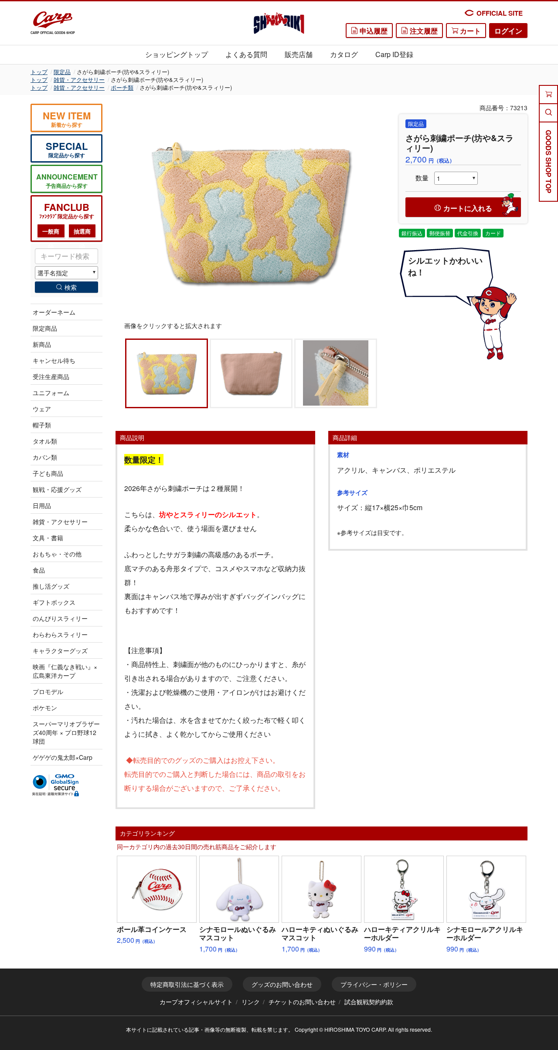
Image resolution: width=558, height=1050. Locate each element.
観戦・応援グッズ (57, 489)
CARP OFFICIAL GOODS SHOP (53, 32)
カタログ (344, 54)
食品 (39, 570)
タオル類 (45, 441)
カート (469, 31)
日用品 (42, 505)
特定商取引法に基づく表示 (187, 984)
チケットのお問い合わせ (302, 1001)
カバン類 (45, 457)
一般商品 (50, 232)
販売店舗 (299, 54)
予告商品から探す (67, 181)
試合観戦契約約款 (368, 1001)
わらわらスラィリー (60, 634)
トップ (39, 72)
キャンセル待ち (54, 360)
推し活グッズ (51, 586)
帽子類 (42, 424)
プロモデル (48, 691)
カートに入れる (467, 208)
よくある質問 (246, 54)
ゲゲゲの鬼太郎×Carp (62, 757)
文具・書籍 (48, 537)
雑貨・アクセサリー (79, 79)
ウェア (42, 408)
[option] (251, 213)
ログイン (508, 31)
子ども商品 (48, 473)
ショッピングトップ (176, 54)
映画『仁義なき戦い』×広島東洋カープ (65, 671)
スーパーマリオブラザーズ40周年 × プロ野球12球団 (66, 732)
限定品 (62, 72)
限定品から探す (67, 149)
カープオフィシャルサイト (196, 1001)
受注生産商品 (51, 376)
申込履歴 (373, 31)
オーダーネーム (54, 312)
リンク (251, 1001)
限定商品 (45, 328)
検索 (71, 287)
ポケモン (45, 707)
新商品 (42, 344)
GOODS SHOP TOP (549, 161)
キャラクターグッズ (60, 650)
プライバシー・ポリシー (374, 984)
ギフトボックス (54, 602)
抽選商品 (82, 232)
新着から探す (67, 118)
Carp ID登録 (394, 54)
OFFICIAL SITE (499, 13)
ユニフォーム (51, 392)
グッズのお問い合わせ (282, 984)
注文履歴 (423, 31)
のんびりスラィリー (60, 618)
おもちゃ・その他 (57, 553)
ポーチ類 (122, 87)
